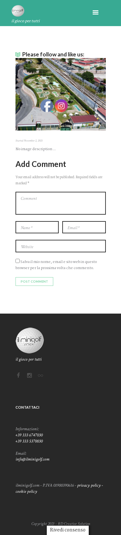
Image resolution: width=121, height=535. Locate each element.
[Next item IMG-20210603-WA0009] (83, 94)
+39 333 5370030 (29, 441)
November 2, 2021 (33, 140)
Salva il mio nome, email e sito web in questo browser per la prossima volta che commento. (56, 265)
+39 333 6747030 (29, 435)
